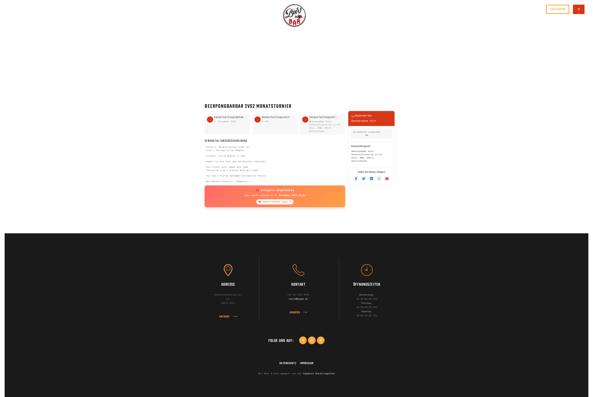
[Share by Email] (387, 179)
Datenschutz (288, 363)
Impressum (307, 363)
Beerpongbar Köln (363, 121)
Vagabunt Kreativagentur (319, 373)
